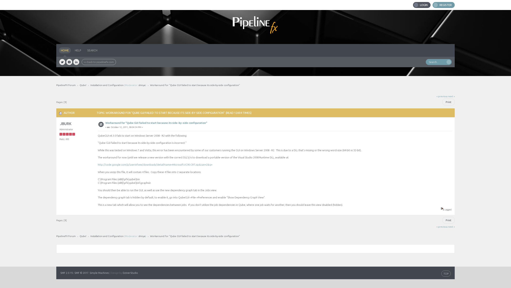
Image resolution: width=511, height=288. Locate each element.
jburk (65, 124)
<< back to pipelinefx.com (99, 62)
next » (451, 96)
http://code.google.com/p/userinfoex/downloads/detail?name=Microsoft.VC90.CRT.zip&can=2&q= (155, 164)
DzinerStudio (130, 272)
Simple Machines (99, 272)
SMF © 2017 (81, 272)
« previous (442, 96)
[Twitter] (62, 62)
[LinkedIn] (76, 62)
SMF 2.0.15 (66, 272)
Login (424, 5)
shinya (142, 85)
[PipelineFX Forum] (255, 27)
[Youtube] (69, 62)
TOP (446, 273)
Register (446, 5)
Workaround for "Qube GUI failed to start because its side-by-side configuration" (156, 122)
